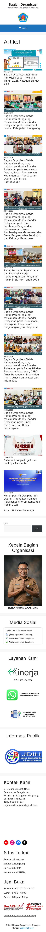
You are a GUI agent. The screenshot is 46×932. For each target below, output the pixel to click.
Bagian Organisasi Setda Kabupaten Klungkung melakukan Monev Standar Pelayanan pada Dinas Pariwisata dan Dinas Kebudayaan (20, 420)
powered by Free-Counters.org (20, 915)
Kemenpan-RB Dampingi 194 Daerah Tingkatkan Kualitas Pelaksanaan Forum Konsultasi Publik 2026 (22, 500)
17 (13, 510)
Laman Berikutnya (24, 510)
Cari (6, 523)
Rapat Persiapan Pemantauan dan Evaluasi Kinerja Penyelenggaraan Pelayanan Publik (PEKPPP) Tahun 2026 (21, 275)
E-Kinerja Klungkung (14, 863)
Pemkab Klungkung (14, 859)
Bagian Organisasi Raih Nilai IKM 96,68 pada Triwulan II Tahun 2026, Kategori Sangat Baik (21, 79)
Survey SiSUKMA (12, 868)
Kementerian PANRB (14, 872)
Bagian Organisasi (23, 4)
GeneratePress (26, 928)
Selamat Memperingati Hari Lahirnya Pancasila (20, 462)
